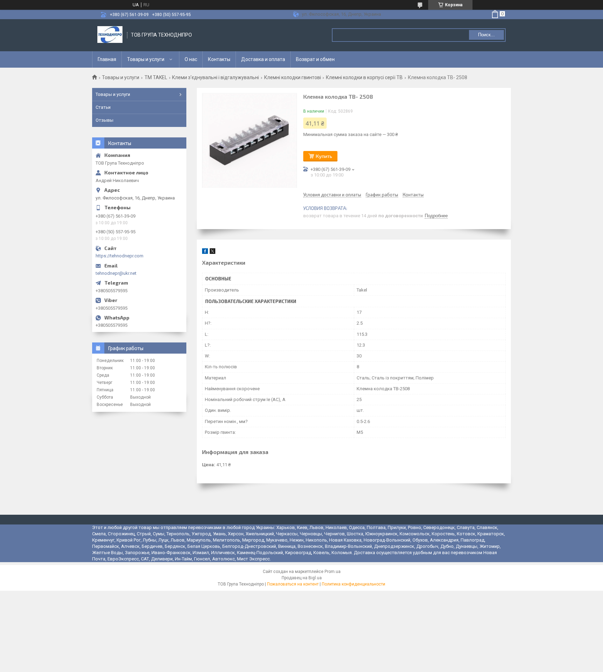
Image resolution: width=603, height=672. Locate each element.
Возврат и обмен (315, 59)
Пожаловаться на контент (293, 584)
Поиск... (486, 34)
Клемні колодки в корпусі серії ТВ (364, 77)
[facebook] (205, 252)
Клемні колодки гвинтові (292, 77)
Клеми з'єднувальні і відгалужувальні (215, 77)
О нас (191, 59)
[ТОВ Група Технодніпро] (109, 35)
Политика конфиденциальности (353, 584)
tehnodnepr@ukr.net (116, 273)
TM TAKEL (155, 77)
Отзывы (104, 120)
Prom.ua (333, 571)
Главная (107, 59)
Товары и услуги (145, 59)
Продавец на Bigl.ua (302, 577)
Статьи (103, 107)
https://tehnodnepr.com (119, 255)
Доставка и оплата (263, 59)
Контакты (219, 59)
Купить (324, 156)
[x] (212, 252)
